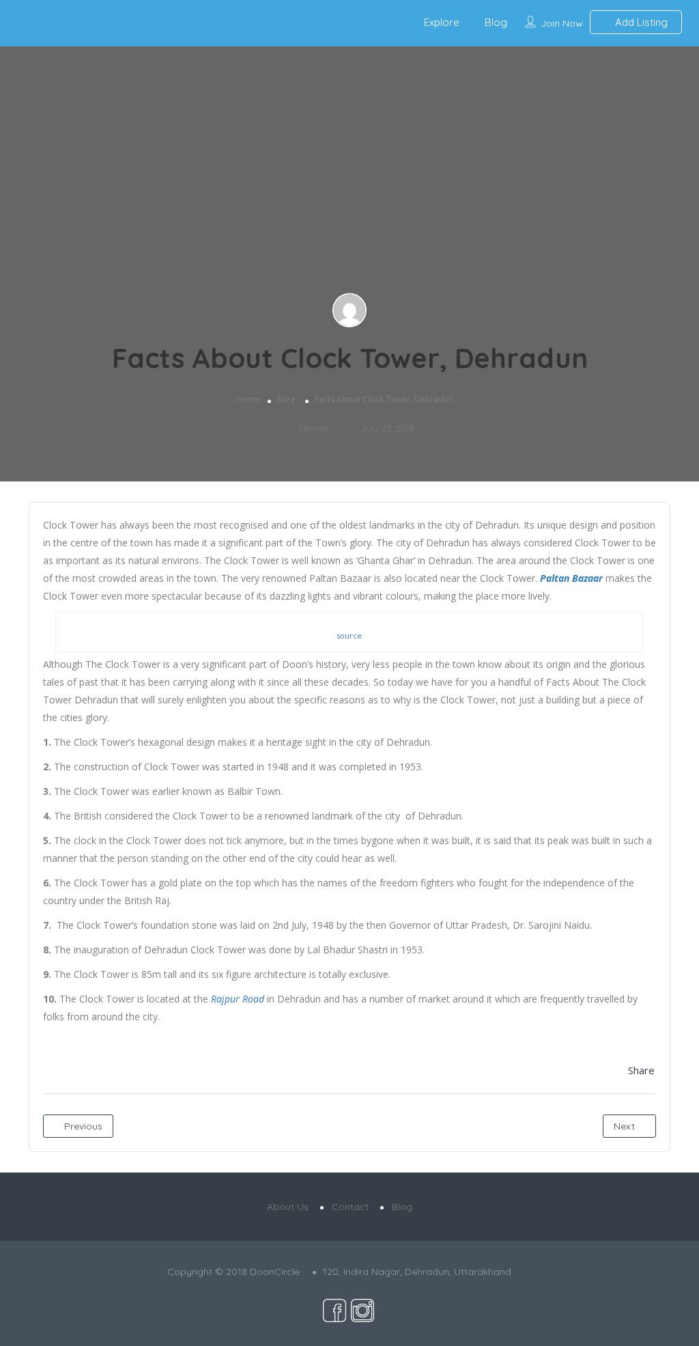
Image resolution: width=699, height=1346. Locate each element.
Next (626, 1126)
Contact (350, 1207)
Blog (496, 22)
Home (249, 399)
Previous (81, 1126)
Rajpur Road (237, 998)
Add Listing (640, 22)
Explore (441, 22)
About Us (288, 1207)
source (349, 635)
